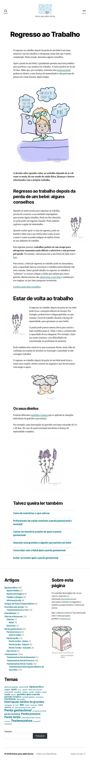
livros (17, 705)
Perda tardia (12, 638)
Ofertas (10, 619)
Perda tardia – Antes (18, 641)
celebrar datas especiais (35, 689)
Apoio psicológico (15, 594)
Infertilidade (10, 613)
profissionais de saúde (28, 717)
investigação (8, 705)
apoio (14, 689)
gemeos (13, 694)
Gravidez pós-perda (14, 607)
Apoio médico (13, 590)
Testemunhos (10, 654)
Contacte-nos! (65, 618)
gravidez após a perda (28, 694)
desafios (31, 692)
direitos (38, 692)
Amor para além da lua (22, 754)
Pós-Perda (12, 651)
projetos (38, 717)
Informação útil (14, 600)
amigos (7, 689)
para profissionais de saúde (23, 707)
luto (15, 257)
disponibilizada (67, 599)
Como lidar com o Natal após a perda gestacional (39, 550)
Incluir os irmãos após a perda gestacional (35, 558)
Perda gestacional (13, 629)
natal (40, 705)
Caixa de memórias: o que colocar (31, 513)
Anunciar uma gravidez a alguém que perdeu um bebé (42, 542)
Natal (11, 622)
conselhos (17, 692)
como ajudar (8, 692)
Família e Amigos (15, 597)
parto (33, 707)
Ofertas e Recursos (13, 616)
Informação (21, 699)
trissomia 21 (36, 721)
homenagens (39, 697)
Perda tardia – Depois (19, 644)
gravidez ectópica (12, 697)
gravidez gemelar (28, 697)
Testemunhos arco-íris (17, 610)
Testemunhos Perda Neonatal (21, 657)
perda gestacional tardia (39, 711)
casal (19, 689)
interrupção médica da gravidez (24, 701)
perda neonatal (64, 70)
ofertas (7, 707)
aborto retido (15, 635)
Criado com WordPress (46, 754)
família (7, 694)
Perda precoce (14, 632)
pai (13, 707)
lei (13, 705)
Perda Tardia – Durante (20, 648)
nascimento (33, 705)
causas (24, 689)
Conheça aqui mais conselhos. (27, 286)
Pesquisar (8, 731)
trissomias (8, 724)
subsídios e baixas (39, 415)
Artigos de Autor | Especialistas (19, 604)
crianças (25, 692)
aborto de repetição (11, 687)
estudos (44, 692)
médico (27, 705)
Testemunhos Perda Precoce (20, 660)
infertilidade (10, 699)
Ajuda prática (10, 587)
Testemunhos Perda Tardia (19, 664)
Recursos (11, 626)
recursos (7, 721)
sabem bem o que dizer (50, 277)
